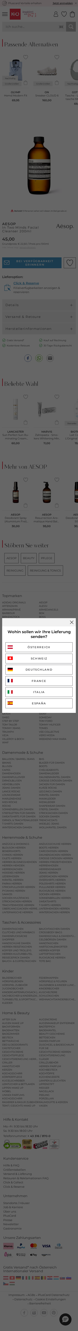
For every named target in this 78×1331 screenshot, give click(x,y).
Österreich (39, 647)
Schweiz (39, 658)
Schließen (72, 622)
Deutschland (39, 669)
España (39, 703)
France (39, 681)
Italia (39, 692)
